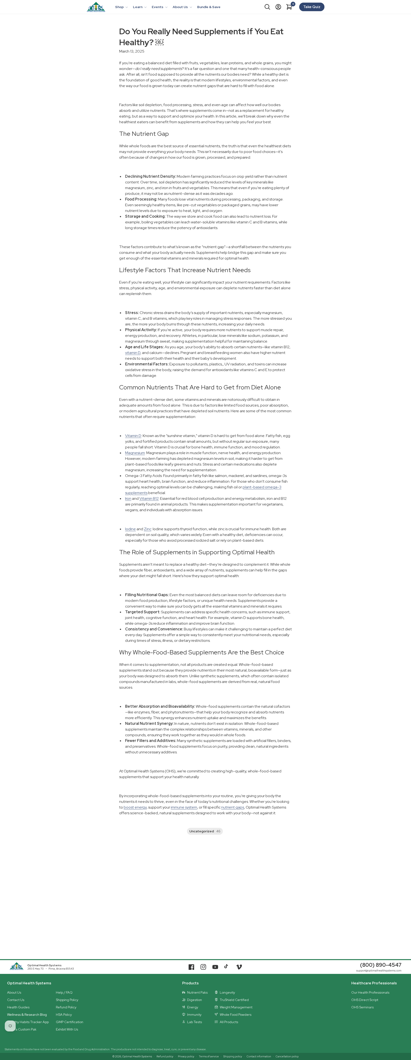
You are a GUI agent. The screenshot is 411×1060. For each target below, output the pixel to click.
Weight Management (236, 1007)
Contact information (259, 1056)
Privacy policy (186, 1056)
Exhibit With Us (67, 1029)
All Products (229, 1022)
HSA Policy (64, 1014)
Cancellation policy (287, 1056)
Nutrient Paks (197, 992)
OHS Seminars (362, 1007)
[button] (121, 7)
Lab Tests (194, 1022)
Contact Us (15, 1000)
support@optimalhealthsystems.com (378, 970)
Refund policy (165, 1056)
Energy (192, 1007)
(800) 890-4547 (380, 965)
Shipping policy (232, 1056)
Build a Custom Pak (21, 1029)
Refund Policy (66, 1007)
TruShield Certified (234, 1000)
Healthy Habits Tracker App (28, 1022)
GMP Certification (69, 1022)
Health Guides (18, 1007)
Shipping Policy (67, 1000)
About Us (14, 992)
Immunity (194, 1014)
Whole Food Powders (235, 1014)
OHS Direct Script (364, 1000)
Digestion (194, 1000)
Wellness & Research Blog (27, 1014)
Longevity (227, 992)
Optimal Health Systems (44, 965)
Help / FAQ (64, 992)
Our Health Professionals (370, 992)
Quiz (311, 7)
